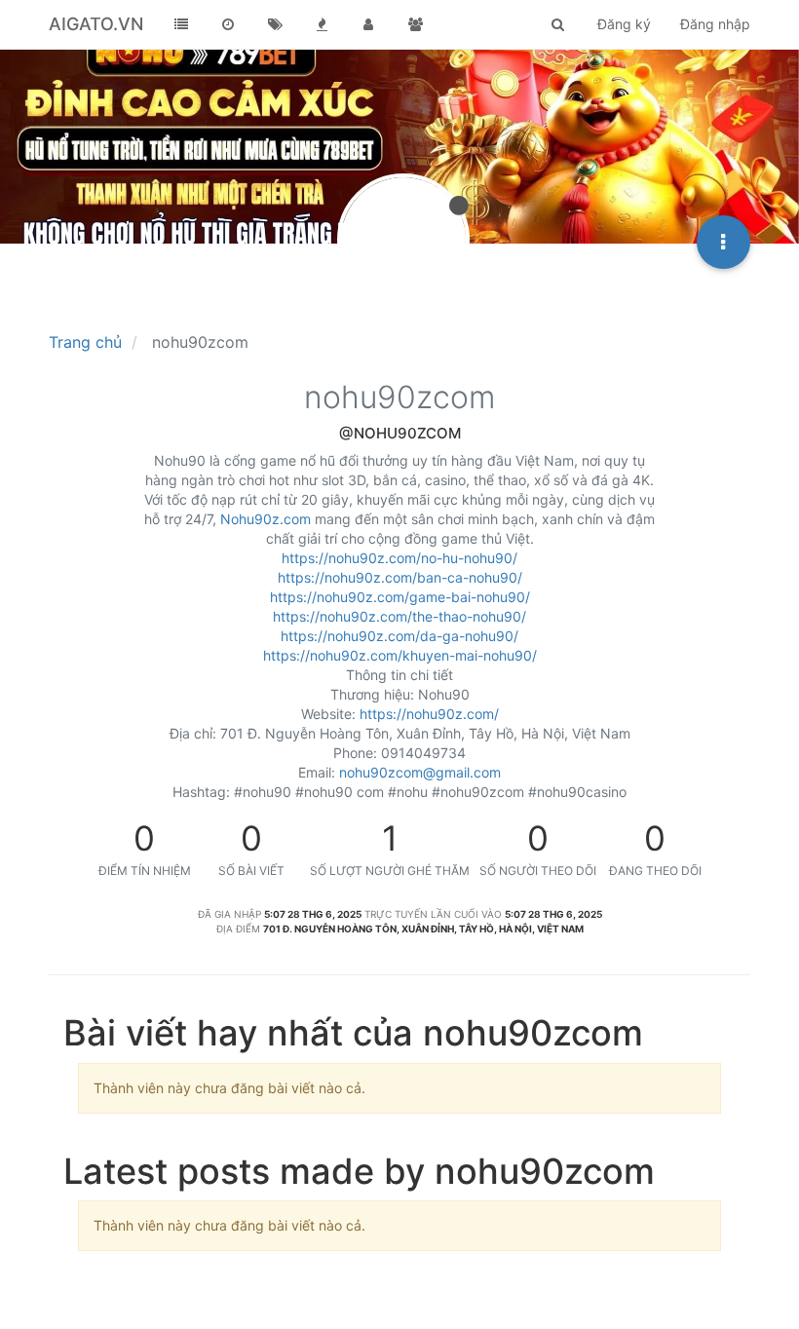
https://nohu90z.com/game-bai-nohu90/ (400, 597)
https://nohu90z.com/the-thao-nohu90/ (399, 616)
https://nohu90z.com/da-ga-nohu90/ (399, 635)
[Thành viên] (368, 24)
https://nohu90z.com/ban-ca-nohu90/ (400, 577)
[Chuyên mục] (181, 24)
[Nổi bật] (321, 24)
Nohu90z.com (265, 519)
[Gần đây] (228, 24)
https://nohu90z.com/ (429, 713)
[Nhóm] (415, 24)
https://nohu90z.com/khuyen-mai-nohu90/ (400, 655)
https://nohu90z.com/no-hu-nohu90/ (399, 558)
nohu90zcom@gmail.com (420, 772)
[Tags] (274, 24)
